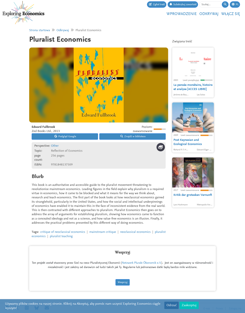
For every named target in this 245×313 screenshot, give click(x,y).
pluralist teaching (61, 236)
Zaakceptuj (189, 305)
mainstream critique (102, 232)
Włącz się (230, 14)
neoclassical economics (135, 232)
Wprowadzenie (181, 14)
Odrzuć (171, 305)
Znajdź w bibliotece (135, 136)
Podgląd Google (67, 136)
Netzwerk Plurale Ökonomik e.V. (141, 263)
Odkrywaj (208, 14)
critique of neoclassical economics (62, 232)
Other (55, 146)
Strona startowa (39, 30)
